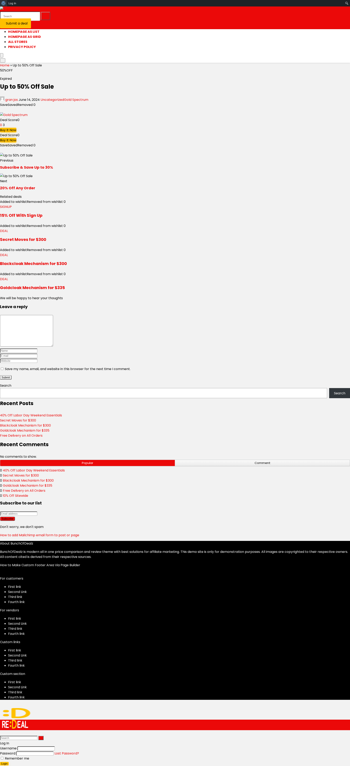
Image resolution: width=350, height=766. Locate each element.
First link (14, 586)
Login (4, 763)
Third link (15, 597)
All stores (17, 41)
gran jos (11, 99)
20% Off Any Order (17, 187)
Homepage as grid (24, 36)
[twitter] (4, 573)
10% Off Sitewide (15, 495)
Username (8, 748)
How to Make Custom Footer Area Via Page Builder (40, 565)
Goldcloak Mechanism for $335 (32, 287)
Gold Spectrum (76, 99)
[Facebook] (1, 573)
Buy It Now (8, 130)
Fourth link (16, 602)
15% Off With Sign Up (21, 215)
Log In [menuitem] (12, 3)
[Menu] (1, 55)
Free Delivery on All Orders (21, 435)
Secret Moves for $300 (23, 239)
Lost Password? (66, 753)
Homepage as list (23, 31)
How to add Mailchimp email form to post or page (39, 535)
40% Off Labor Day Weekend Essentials (31, 415)
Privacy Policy (22, 47)
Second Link (17, 591)
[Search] (45, 16)
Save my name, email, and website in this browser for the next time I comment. (67, 369)
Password (7, 753)
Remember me (16, 758)
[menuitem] (3, 3)
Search (5, 385)
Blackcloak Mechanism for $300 (33, 263)
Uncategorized (52, 99)
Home (5, 65)
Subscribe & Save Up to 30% (26, 167)
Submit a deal (17, 23)
